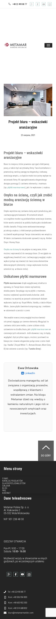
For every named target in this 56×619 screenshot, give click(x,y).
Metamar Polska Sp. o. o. (16, 507)
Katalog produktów (12, 481)
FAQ (4, 490)
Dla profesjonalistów (14, 483)
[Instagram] (50, 4)
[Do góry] (46, 447)
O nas (5, 478)
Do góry (46, 455)
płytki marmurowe (16, 187)
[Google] (32, 4)
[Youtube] (44, 4)
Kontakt (6, 493)
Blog (4, 488)
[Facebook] (38, 4)
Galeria (6, 485)
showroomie (31, 558)
